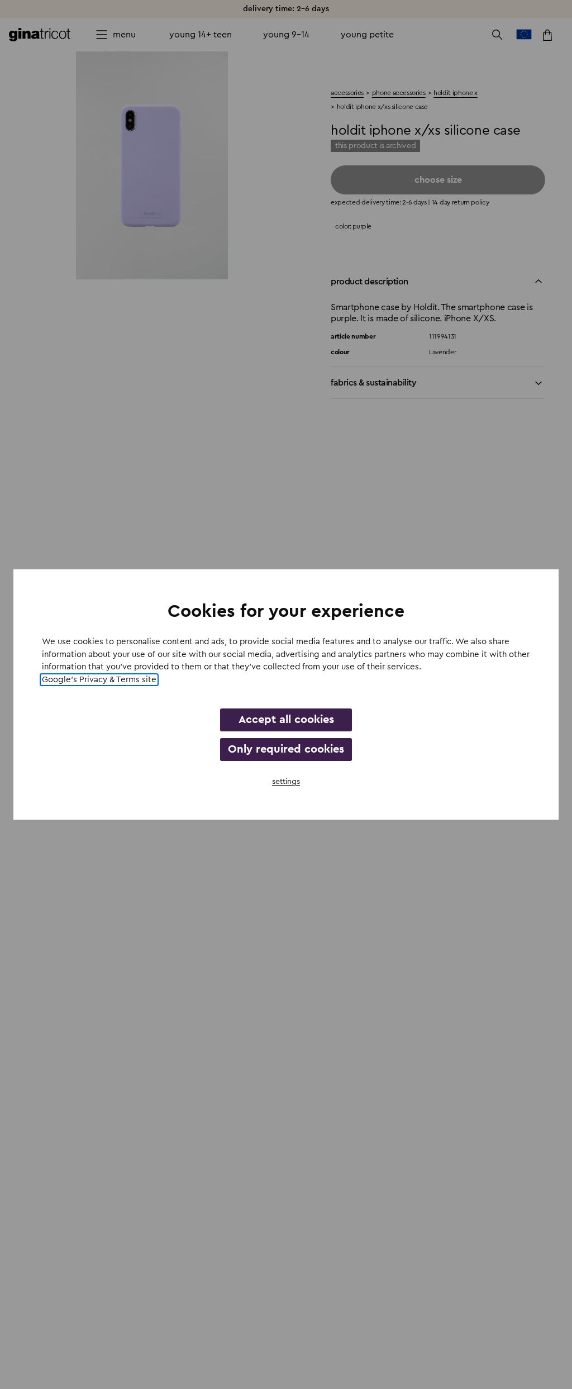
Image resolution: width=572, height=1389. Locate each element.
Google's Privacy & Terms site (99, 680)
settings (286, 782)
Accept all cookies (286, 719)
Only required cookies (286, 749)
